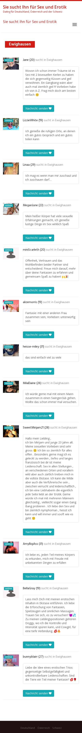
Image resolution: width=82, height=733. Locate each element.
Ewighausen (54, 60)
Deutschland (27, 728)
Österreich (43, 728)
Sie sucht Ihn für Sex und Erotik (30, 22)
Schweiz (57, 728)
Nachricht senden (37, 108)
